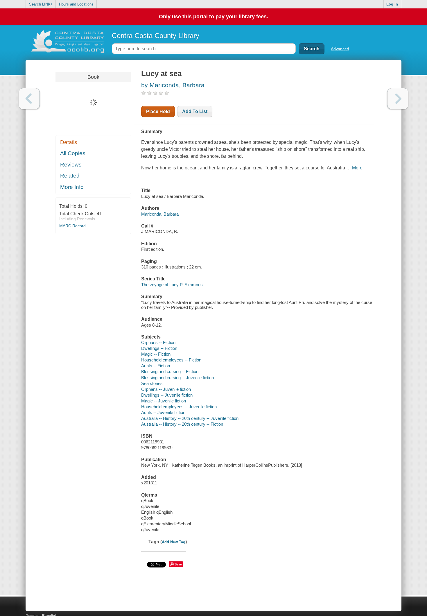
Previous (29, 98)
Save (178, 564)
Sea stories (152, 383)
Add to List (194, 111)
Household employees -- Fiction (171, 359)
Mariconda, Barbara (160, 214)
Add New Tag (173, 542)
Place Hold (158, 111)
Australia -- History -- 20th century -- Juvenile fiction (189, 418)
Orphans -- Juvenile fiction (166, 389)
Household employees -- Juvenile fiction (179, 406)
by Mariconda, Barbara (172, 85)
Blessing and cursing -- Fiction (169, 371)
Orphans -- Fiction (158, 342)
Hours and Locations (76, 4)
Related (70, 176)
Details (68, 142)
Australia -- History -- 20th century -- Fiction (182, 424)
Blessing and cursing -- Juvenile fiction (177, 377)
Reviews (71, 165)
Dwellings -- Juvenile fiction (167, 395)
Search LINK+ (41, 4)
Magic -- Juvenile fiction (163, 400)
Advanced (340, 48)
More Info (72, 187)
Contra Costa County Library (155, 36)
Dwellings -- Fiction (159, 348)
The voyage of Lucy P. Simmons (172, 284)
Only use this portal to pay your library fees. (213, 16)
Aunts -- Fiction (155, 365)
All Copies (72, 153)
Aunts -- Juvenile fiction (163, 412)
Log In (392, 4)
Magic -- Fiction (156, 354)
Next (397, 98)
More (357, 167)
